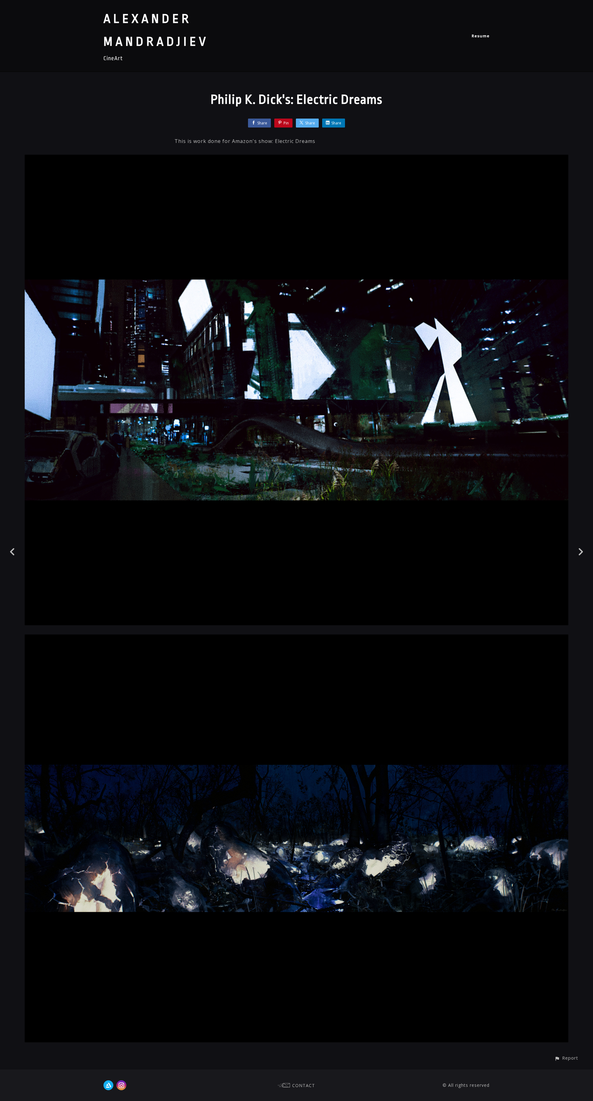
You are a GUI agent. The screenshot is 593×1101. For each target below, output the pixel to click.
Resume (481, 36)
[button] (566, 1058)
